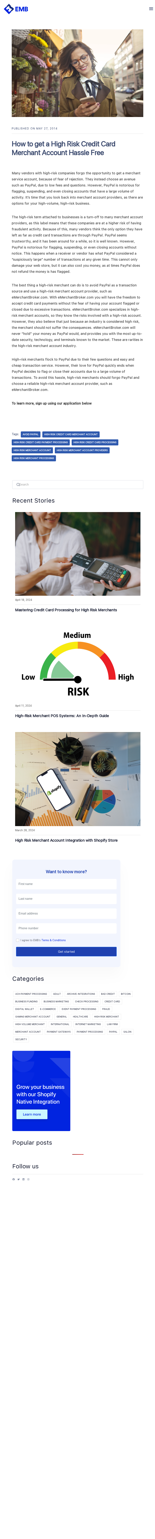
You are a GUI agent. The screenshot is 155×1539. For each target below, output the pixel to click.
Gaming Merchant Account (32, 1016)
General (62, 1016)
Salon (127, 1032)
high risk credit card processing (95, 442)
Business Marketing (56, 1001)
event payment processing (79, 1009)
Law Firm (112, 1024)
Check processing (86, 1001)
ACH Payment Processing (31, 994)
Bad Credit (108, 994)
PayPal (113, 1032)
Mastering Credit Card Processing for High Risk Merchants (66, 610)
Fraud (106, 1009)
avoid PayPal (31, 434)
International (60, 1024)
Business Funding (26, 1001)
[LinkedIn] (23, 1180)
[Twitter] (18, 1180)
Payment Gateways (59, 1032)
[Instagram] (28, 1180)
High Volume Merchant (30, 1024)
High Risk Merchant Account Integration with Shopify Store (66, 840)
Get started (66, 951)
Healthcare (80, 1016)
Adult (57, 994)
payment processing (90, 1032)
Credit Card (112, 1001)
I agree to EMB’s (43, 940)
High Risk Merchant (106, 1016)
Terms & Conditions (53, 940)
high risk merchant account (32, 450)
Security (21, 1039)
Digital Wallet (24, 1009)
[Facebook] (13, 1180)
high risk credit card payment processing (41, 442)
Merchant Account (28, 1032)
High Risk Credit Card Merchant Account (71, 434)
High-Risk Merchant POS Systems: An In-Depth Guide (62, 715)
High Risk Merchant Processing (34, 458)
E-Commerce (48, 1009)
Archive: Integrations (81, 994)
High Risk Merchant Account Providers (82, 450)
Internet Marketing (88, 1024)
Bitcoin (126, 994)
